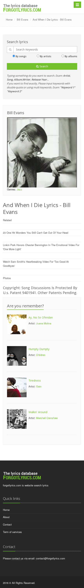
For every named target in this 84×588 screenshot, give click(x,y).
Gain (38, 386)
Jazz (19, 189)
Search (43, 66)
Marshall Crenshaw (47, 418)
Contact (7, 524)
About (6, 517)
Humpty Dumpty (39, 349)
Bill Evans (22, 19)
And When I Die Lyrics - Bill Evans (52, 19)
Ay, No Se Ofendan (41, 317)
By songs (21, 56)
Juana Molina (43, 323)
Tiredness (35, 380)
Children (40, 355)
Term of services (12, 532)
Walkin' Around (38, 412)
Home (9, 19)
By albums (71, 56)
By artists (45, 56)
